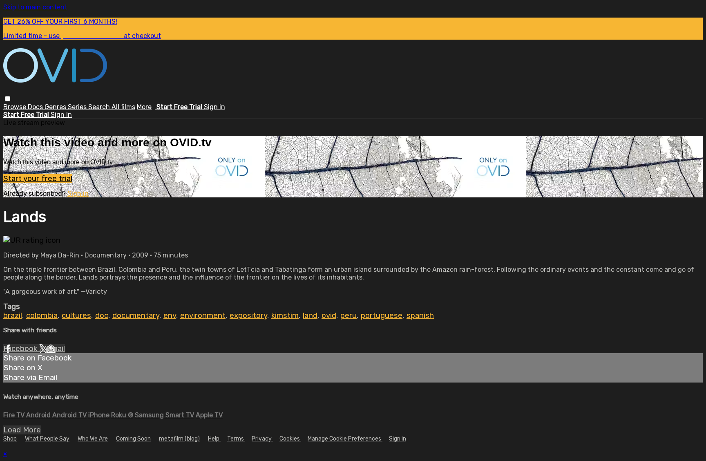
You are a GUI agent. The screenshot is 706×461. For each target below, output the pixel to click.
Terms (236, 438)
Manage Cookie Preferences (345, 438)
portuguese (381, 315)
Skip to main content (35, 7)
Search (100, 107)
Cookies (290, 438)
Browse (15, 107)
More (144, 107)
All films (123, 107)
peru (348, 315)
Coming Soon (133, 438)
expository (248, 315)
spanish (420, 315)
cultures (76, 315)
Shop (10, 438)
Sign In (61, 115)
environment (203, 315)
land (310, 315)
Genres (56, 107)
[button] (7, 98)
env (169, 315)
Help (214, 438)
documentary (135, 315)
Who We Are (93, 438)
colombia (42, 315)
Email (55, 348)
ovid (329, 315)
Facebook (21, 348)
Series (78, 107)
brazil (12, 315)
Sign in (214, 107)
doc (101, 315)
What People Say (47, 438)
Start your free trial (37, 178)
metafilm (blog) (179, 438)
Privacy (262, 438)
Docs (36, 107)
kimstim (285, 315)
